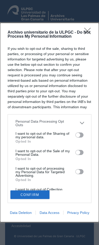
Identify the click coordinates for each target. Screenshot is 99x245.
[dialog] (49, 122)
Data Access (49, 213)
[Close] (89, 32)
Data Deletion (21, 213)
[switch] (79, 135)
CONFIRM (30, 195)
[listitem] (49, 123)
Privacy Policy (78, 213)
